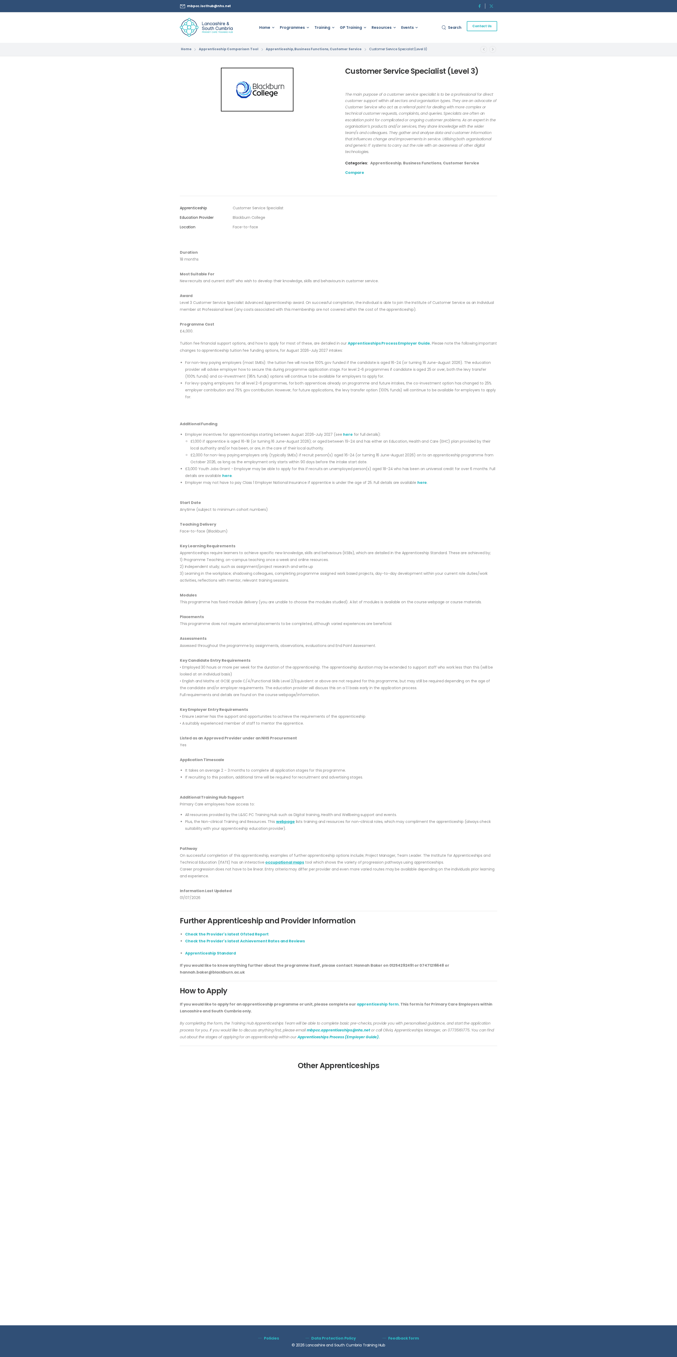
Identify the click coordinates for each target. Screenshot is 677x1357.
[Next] (492, 49)
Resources (382, 27)
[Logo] (206, 27)
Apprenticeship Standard (210, 953)
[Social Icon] (479, 6)
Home (265, 27)
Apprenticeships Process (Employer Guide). (339, 1037)
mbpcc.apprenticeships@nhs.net (338, 1030)
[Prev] (483, 49)
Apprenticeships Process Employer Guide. (389, 343)
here (348, 434)
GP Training (351, 27)
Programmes (292, 27)
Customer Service (346, 49)
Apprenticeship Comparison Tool (228, 49)
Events (407, 27)
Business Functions (311, 49)
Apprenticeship (279, 49)
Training (322, 27)
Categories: (356, 163)
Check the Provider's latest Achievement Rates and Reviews (245, 941)
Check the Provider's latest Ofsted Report (227, 934)
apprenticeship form (378, 1004)
